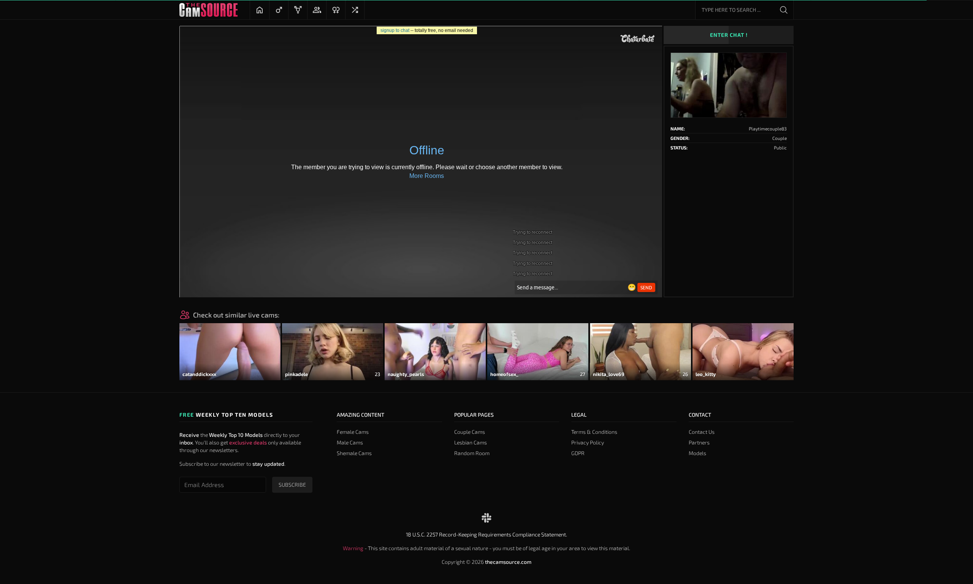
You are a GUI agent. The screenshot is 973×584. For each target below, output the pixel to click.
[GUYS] (278, 9)
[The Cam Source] (208, 10)
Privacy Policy (587, 442)
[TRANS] (297, 9)
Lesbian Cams (470, 442)
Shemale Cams (354, 453)
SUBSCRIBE (292, 484)
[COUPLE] (316, 9)
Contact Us (702, 431)
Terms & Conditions (594, 431)
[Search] (783, 9)
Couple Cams (469, 431)
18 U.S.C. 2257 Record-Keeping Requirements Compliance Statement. (486, 534)
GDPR (578, 453)
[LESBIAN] (335, 9)
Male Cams (350, 442)
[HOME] (259, 9)
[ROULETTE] (354, 9)
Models (697, 453)
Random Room (472, 453)
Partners (699, 442)
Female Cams (353, 431)
